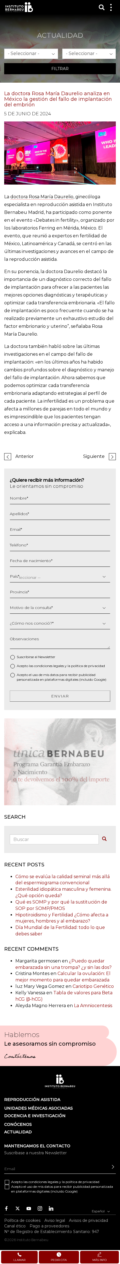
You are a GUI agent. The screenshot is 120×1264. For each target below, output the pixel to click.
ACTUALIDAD (18, 1131)
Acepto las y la (61, 666)
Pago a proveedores (49, 1226)
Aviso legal (54, 1220)
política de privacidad (88, 666)
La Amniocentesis (93, 1005)
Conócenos (18, 1124)
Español (98, 1211)
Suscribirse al (36, 657)
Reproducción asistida (32, 1099)
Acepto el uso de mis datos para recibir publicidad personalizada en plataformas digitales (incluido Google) (61, 677)
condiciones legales (49, 666)
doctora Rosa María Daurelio (41, 196)
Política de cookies (22, 1220)
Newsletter (46, 657)
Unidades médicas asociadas (38, 1108)
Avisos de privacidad (88, 1220)
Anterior (24, 456)
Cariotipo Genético (93, 986)
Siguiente (94, 456)
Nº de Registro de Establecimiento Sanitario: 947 (51, 1231)
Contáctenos (19, 1057)
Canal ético (15, 1226)
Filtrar (60, 68)
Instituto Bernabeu (19, 7)
